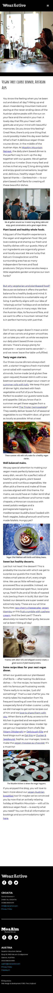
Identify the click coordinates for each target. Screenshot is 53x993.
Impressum (5, 970)
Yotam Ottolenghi (13, 731)
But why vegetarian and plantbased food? (26, 286)
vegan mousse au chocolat (29, 743)
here (5, 818)
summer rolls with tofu (16, 384)
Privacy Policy (6, 909)
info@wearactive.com (9, 906)
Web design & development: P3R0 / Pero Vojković (18, 983)
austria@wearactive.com (10, 964)
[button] (48, 6)
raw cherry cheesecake (28, 607)
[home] (14, 4)
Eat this (29, 735)
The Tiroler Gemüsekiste (32, 407)
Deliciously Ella (34, 731)
